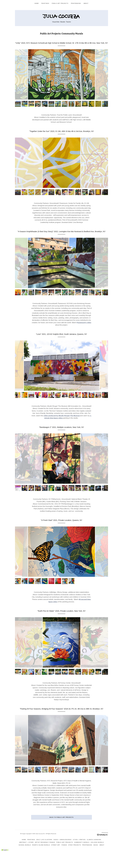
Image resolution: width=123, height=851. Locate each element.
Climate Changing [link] (94, 839)
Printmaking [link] (76, 3)
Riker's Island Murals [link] (41, 845)
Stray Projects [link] (74, 845)
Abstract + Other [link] (26, 842)
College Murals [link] (97, 842)
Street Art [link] (55, 845)
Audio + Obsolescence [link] (62, 839)
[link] (61, 16)
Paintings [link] (45, 3)
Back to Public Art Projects (61, 817)
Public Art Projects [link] (60, 3)
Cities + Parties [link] (79, 839)
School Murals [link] (25, 845)
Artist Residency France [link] (45, 842)
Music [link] (96, 845)
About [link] (86, 3)
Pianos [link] (64, 845)
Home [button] (24, 839)
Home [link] (37, 3)
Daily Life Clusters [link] (44, 839)
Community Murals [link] (81, 842)
